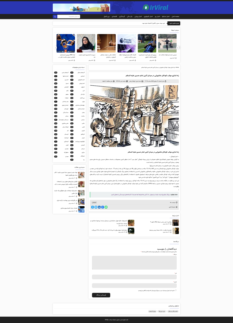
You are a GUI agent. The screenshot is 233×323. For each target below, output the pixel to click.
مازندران (61, 149)
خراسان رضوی (61, 105)
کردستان (61, 134)
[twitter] (92, 207)
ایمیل (175, 282)
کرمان (78, 138)
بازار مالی (129, 16)
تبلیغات (61, 98)
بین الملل (107, 16)
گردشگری (122, 16)
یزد (78, 160)
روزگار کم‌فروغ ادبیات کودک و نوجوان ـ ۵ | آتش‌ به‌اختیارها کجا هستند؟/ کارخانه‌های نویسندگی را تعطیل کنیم (140, 195)
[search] (55, 16)
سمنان (61, 116)
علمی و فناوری (61, 123)
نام (175, 273)
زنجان (78, 112)
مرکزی (78, 152)
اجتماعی (94, 202)
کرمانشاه (61, 138)
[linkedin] (99, 207)
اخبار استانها (165, 16)
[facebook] (102, 207)
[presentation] (177, 47)
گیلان (61, 145)
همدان (61, 156)
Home (177, 67)
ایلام (61, 91)
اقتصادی (114, 16)
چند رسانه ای (61, 102)
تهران (78, 102)
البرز (78, 91)
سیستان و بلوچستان (61, 120)
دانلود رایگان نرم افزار (173, 311)
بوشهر (61, 94)
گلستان (78, 145)
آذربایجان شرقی (78, 72)
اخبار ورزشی (138, 16)
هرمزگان (78, 156)
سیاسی (77, 120)
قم (61, 131)
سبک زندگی (61, 112)
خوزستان (61, 109)
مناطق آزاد (61, 152)
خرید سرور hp (162, 311)
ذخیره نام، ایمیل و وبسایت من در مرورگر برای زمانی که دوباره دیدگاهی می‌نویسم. (156, 290)
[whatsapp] (106, 207)
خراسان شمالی (78, 109)
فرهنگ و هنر (132, 81)
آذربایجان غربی (61, 72)
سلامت (78, 116)
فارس (78, 127)
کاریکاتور (78, 134)
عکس (78, 123)
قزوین (78, 131)
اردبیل (61, 83)
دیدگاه (175, 254)
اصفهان (78, 87)
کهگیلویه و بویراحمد (78, 141)
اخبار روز (157, 16)
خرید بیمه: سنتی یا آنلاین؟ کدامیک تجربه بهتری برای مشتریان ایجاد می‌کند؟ (146, 23)
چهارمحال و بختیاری (78, 105)
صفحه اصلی (175, 16)
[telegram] (96, 207)
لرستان (78, 149)
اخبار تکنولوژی (148, 16)
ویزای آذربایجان (152, 311)
